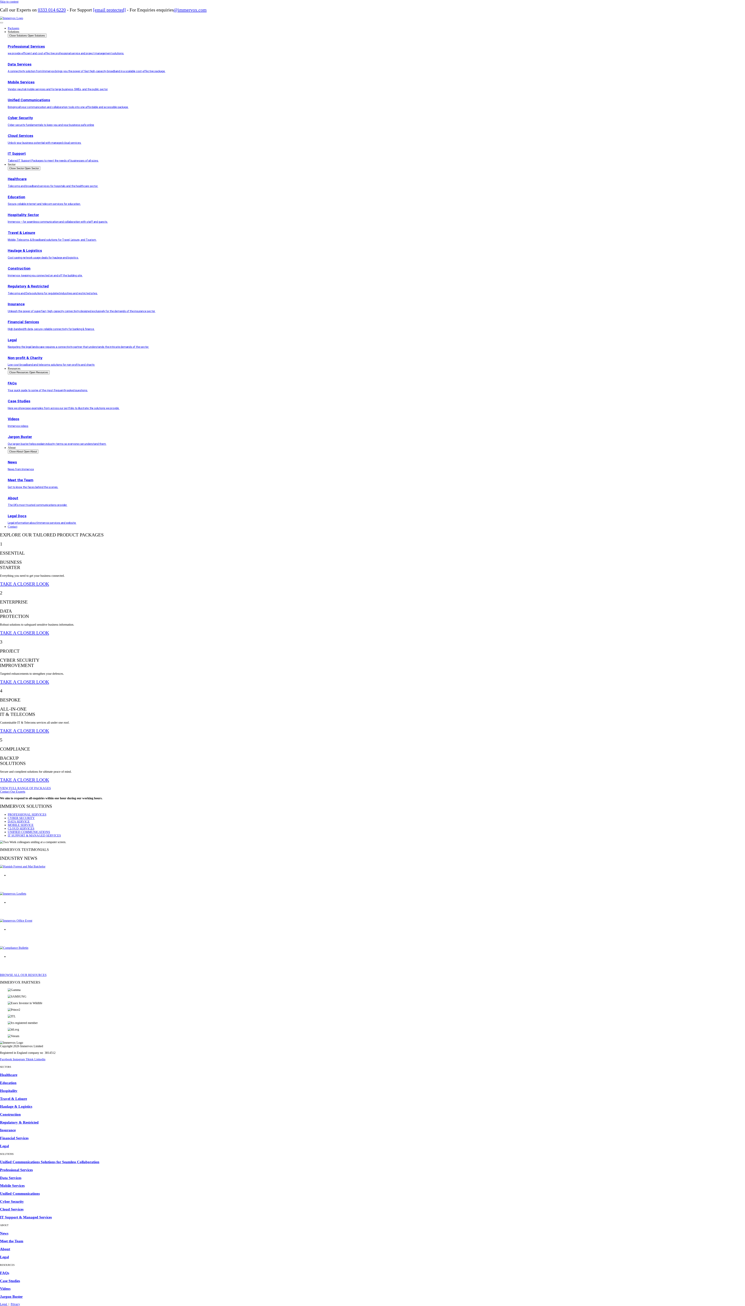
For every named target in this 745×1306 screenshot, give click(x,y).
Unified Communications (20, 1194)
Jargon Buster (11, 1297)
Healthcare (8, 1075)
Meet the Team (11, 1241)
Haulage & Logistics (16, 1106)
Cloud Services (11, 1209)
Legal (4, 1146)
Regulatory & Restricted (19, 1122)
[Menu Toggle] (1, 22)
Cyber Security (12, 1201)
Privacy (15, 1304)
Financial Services (14, 1138)
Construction (10, 1114)
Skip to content (9, 1)
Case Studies (10, 1281)
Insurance (8, 1130)
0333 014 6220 (52, 9)
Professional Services (16, 1170)
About (5, 1249)
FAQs (4, 1273)
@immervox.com (190, 9)
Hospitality (8, 1091)
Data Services (10, 1178)
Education (8, 1083)
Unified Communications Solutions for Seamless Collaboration (49, 1162)
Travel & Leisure (13, 1099)
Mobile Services (12, 1186)
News (4, 1233)
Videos (5, 1289)
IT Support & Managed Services (26, 1217)
